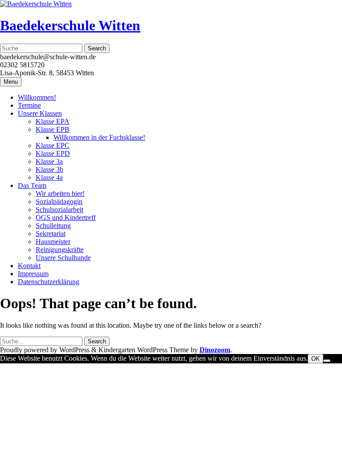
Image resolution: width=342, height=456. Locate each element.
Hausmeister (53, 241)
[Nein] (326, 360)
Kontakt (29, 265)
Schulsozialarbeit (59, 209)
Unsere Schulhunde (63, 257)
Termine (29, 105)
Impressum (33, 273)
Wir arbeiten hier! (60, 193)
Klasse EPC (52, 145)
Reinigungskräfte (60, 249)
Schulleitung (53, 225)
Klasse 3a (49, 161)
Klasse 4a (49, 177)
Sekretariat (50, 233)
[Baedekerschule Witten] (36, 4)
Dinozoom (215, 350)
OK (315, 358)
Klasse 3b (49, 169)
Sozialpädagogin (59, 201)
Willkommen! (37, 97)
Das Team (32, 185)
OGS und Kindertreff (66, 217)
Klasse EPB (52, 129)
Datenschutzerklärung (48, 281)
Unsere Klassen (40, 113)
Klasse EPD (53, 153)
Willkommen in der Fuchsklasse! (99, 137)
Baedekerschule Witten (70, 25)
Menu (11, 81)
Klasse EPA (52, 121)
